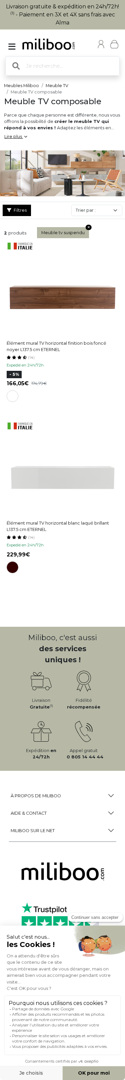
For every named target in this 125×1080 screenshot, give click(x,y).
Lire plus (13, 136)
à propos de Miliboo (36, 795)
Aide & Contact (29, 813)
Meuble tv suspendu (63, 232)
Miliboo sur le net (33, 830)
